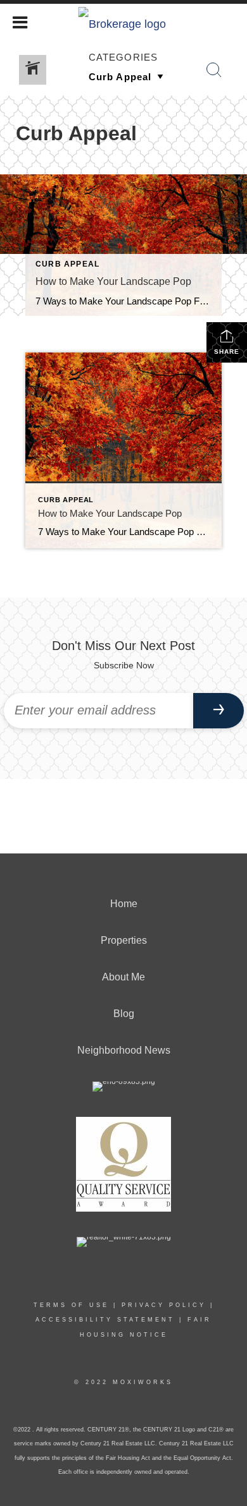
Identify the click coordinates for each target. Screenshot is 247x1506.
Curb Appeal (67, 264)
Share (226, 351)
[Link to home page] (124, 21)
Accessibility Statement (105, 1319)
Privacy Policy (164, 1305)
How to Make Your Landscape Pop (113, 281)
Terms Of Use (71, 1305)
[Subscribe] (218, 710)
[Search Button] (214, 70)
